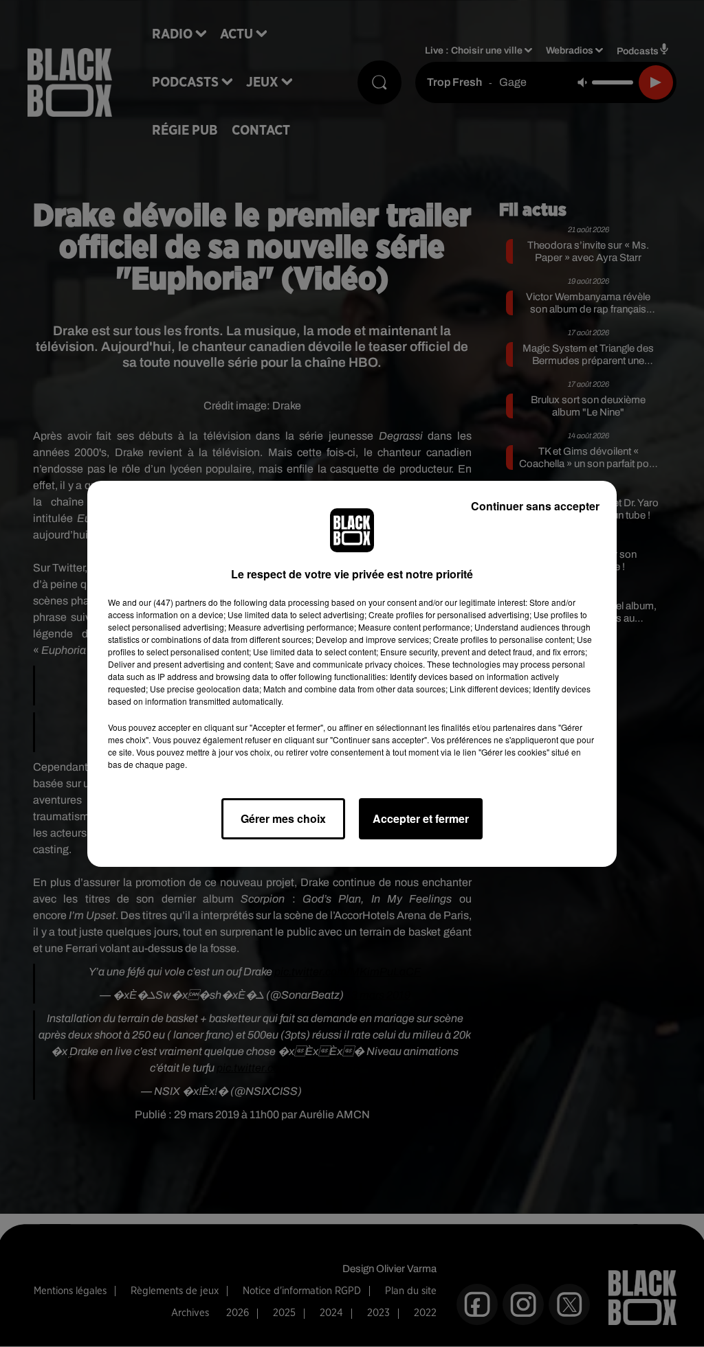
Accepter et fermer (421, 818)
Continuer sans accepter (535, 506)
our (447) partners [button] (172, 602)
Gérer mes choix (283, 818)
